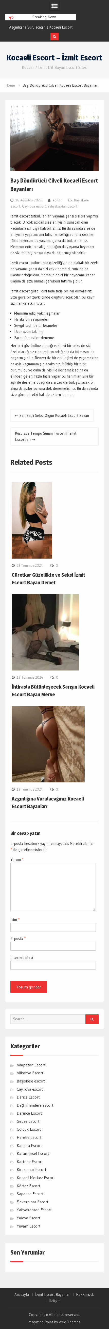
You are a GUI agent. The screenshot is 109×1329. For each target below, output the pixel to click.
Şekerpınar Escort (32, 1201)
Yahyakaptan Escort (62, 206)
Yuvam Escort (29, 1226)
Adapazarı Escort (31, 1064)
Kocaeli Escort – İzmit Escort (54, 57)
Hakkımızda (85, 1294)
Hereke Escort (29, 1137)
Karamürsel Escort (33, 1153)
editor (57, 200)
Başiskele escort (31, 1080)
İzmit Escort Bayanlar (52, 1294)
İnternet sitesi (21, 957)
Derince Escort (29, 1113)
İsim (15, 919)
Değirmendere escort (35, 1105)
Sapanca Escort (30, 1193)
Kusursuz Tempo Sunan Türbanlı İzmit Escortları (45, 436)
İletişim (55, 1300)
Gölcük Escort (29, 1129)
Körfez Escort (28, 1185)
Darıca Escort (28, 1097)
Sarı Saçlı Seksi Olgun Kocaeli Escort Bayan (54, 415)
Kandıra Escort (29, 1145)
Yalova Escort (28, 1217)
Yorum (16, 859)
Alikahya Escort (30, 1072)
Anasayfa (21, 1294)
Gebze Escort (28, 1121)
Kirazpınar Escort (31, 1169)
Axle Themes (69, 1322)
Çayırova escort (34, 206)
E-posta (18, 938)
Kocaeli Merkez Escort (36, 1177)
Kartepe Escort (30, 1161)
